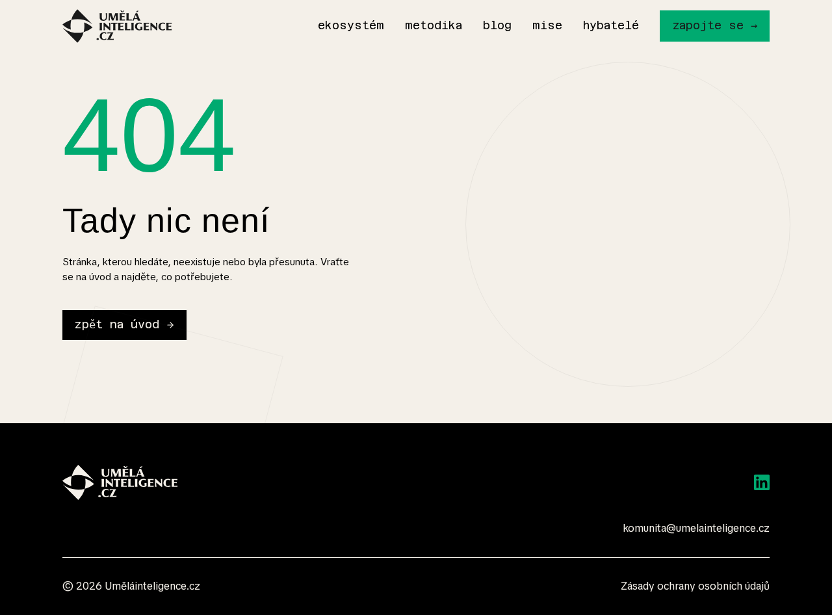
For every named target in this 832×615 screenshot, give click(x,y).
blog (497, 25)
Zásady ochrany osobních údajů (695, 586)
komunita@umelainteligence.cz (696, 528)
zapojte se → (714, 25)
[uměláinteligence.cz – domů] (117, 25)
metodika (433, 25)
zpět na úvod (116, 324)
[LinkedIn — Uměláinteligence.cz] (762, 482)
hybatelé (611, 25)
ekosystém (351, 25)
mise (547, 25)
